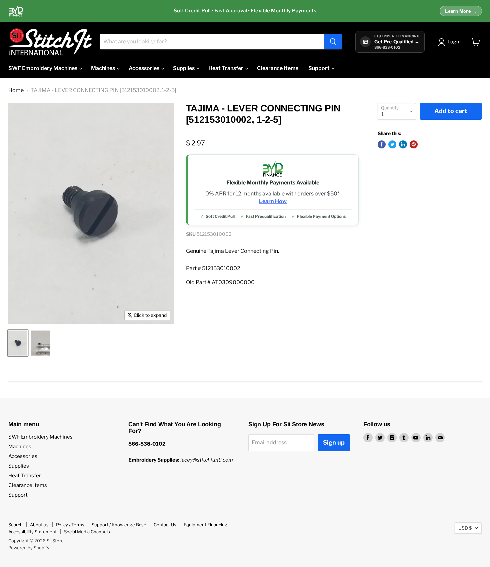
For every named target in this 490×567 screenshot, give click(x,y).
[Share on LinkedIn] (403, 144)
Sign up (334, 442)
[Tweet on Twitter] (392, 144)
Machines (103, 68)
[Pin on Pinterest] (414, 144)
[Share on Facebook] (382, 144)
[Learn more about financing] (245, 11)
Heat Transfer (226, 68)
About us (39, 524)
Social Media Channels (87, 531)
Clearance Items (277, 68)
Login (454, 42)
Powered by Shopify (28, 547)
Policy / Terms (70, 524)
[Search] (333, 41)
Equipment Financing (205, 524)
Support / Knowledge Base (119, 524)
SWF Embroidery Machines (43, 68)
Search (15, 524)
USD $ (465, 528)
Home (16, 90)
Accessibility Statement (32, 531)
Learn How (273, 201)
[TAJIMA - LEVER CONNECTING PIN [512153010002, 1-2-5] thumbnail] (18, 343)
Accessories (144, 68)
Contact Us (165, 524)
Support (319, 68)
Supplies (184, 68)
